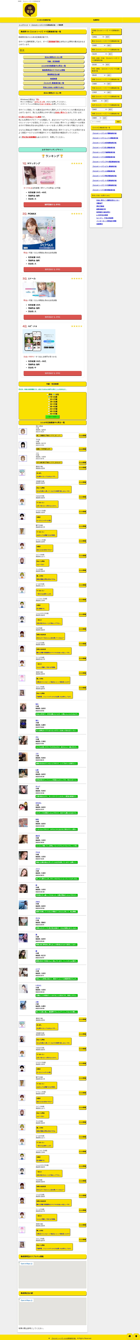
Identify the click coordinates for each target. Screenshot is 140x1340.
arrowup (136, 1336)
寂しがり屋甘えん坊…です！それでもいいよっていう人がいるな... (57, 879)
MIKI (37, 819)
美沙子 (38, 836)
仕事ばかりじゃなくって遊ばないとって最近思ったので (53, 682)
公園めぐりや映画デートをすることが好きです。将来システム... (56, 995)
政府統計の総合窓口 (103, 212)
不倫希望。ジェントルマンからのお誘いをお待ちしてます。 (54, 696)
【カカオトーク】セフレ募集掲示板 (104, 166)
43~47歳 (53, 409)
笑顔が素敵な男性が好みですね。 (46, 579)
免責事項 (96, 20)
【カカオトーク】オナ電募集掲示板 (104, 133)
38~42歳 (53, 406)
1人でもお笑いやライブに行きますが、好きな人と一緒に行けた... (57, 747)
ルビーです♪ (40, 564)
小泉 (37, 1002)
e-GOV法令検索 (102, 215)
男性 (50, 394)
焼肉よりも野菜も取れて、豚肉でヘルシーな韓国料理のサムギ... (56, 979)
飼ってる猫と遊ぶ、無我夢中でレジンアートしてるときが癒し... (56, 1012)
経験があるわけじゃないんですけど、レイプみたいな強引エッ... (56, 763)
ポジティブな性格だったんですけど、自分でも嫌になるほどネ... (56, 813)
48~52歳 (53, 411)
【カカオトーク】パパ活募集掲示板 (104, 180)
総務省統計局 (101, 209)
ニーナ (38, 969)
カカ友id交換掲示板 (44, 20)
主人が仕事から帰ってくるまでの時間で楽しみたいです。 (54, 491)
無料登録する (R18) (52, 269)
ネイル (38, 918)
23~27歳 (53, 399)
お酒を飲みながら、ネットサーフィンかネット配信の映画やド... (56, 796)
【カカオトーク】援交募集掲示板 (103, 190)
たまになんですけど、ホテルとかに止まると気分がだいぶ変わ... (56, 829)
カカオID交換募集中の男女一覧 (53, 66)
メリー (38, 869)
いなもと (38, 985)
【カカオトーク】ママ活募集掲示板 (104, 185)
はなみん (38, 803)
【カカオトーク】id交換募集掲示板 (104, 143)
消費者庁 (99, 203)
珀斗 (37, 704)
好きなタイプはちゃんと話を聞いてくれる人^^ (50, 638)
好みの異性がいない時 (53, 57)
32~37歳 (53, 404)
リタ (37, 753)
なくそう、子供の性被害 (104, 218)
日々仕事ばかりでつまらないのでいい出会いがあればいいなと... (56, 730)
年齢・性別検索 (53, 61)
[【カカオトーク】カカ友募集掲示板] (30, 10)
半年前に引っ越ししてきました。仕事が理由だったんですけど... (56, 895)
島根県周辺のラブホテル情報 (53, 70)
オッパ (38, 786)
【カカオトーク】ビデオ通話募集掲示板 (106, 162)
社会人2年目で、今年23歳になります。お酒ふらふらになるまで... (57, 714)
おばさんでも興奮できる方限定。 (46, 535)
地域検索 (53, 79)
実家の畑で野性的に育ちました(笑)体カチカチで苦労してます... (56, 944)
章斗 (37, 720)
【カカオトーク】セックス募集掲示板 (105, 138)
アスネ (38, 852)
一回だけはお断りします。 (44, 594)
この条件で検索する (52, 417)
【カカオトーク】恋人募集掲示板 (103, 147)
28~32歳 (53, 402)
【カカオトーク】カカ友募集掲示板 (63, 1338)
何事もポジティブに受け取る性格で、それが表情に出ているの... (56, 928)
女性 (57, 394)
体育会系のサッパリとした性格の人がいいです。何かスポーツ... (56, 780)
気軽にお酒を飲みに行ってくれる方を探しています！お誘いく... (56, 862)
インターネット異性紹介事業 (106, 221)
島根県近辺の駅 (53, 74)
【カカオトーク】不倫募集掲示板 (103, 152)
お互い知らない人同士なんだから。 (47, 506)
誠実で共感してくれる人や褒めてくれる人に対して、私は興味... (56, 911)
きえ (37, 737)
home (130, 1336)
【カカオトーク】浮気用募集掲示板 (104, 176)
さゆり (38, 901)
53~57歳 (53, 414)
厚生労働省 (100, 206)
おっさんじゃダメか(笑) (44, 520)
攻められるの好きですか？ (44, 550)
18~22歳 (53, 397)
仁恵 (37, 770)
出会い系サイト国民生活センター (107, 200)
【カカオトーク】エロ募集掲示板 (103, 171)
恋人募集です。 (41, 608)
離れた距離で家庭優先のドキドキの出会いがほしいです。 (54, 652)
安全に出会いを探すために (53, 87)
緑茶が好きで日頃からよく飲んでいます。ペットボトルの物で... (56, 961)
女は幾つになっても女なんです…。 (47, 476)
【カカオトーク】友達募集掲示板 (103, 157)
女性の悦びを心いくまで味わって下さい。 (49, 623)
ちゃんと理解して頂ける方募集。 (46, 667)
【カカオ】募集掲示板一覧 (53, 83)
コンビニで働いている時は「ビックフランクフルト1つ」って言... (57, 846)
